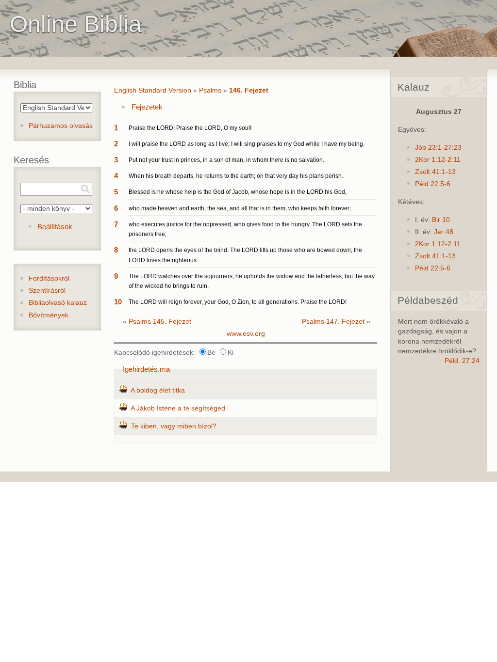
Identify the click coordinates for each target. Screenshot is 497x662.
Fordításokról (49, 278)
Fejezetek (147, 107)
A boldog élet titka (158, 390)
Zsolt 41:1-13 (435, 171)
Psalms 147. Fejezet (333, 321)
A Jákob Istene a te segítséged (178, 408)
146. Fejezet (248, 90)
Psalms (210, 90)
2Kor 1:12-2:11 (438, 159)
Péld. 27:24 (462, 360)
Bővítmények (48, 315)
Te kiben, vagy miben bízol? (173, 426)
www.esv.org (246, 333)
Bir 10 (441, 219)
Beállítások (54, 226)
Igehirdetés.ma (146, 369)
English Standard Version (152, 90)
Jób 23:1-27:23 (438, 147)
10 (118, 302)
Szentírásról (47, 290)
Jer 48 (443, 232)
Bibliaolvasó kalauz (58, 302)
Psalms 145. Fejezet (160, 321)
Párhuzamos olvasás (61, 125)
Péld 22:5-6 (432, 184)
